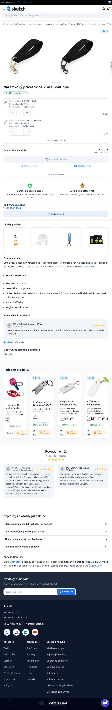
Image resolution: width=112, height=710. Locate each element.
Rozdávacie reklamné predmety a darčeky (50, 24)
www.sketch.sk (11, 612)
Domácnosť (9, 679)
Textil (6, 648)
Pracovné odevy (12, 673)
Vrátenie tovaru (55, 679)
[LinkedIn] (25, 632)
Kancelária (9, 666)
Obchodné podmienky (58, 660)
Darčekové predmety (22, 24)
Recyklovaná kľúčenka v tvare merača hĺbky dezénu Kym (69, 406)
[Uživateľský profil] (103, 8)
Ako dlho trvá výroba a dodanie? (23, 546)
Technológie (33, 660)
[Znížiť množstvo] (12, 112)
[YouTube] (35, 632)
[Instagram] (16, 632)
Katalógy (31, 654)
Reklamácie (52, 673)
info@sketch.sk (36, 624)
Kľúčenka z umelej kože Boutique (93, 404)
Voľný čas (8, 685)
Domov (9, 24)
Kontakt (31, 679)
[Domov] (15, 9)
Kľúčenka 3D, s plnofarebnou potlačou (14, 408)
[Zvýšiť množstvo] (26, 112)
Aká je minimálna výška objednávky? (25, 539)
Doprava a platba (55, 666)
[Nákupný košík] (108, 8)
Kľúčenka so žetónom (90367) (42, 404)
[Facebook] (7, 632)
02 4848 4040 (14, 624)
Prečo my (32, 648)
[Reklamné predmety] (4, 9)
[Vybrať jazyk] (109, 2)
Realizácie (32, 666)
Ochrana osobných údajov (60, 685)
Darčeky (8, 660)
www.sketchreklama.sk (15, 617)
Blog (29, 673)
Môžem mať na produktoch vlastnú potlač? (28, 524)
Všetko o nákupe (55, 648)
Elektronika (9, 654)
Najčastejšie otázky (56, 654)
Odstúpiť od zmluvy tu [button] (58, 691)
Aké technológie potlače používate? (24, 531)
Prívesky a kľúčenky (76, 24)
